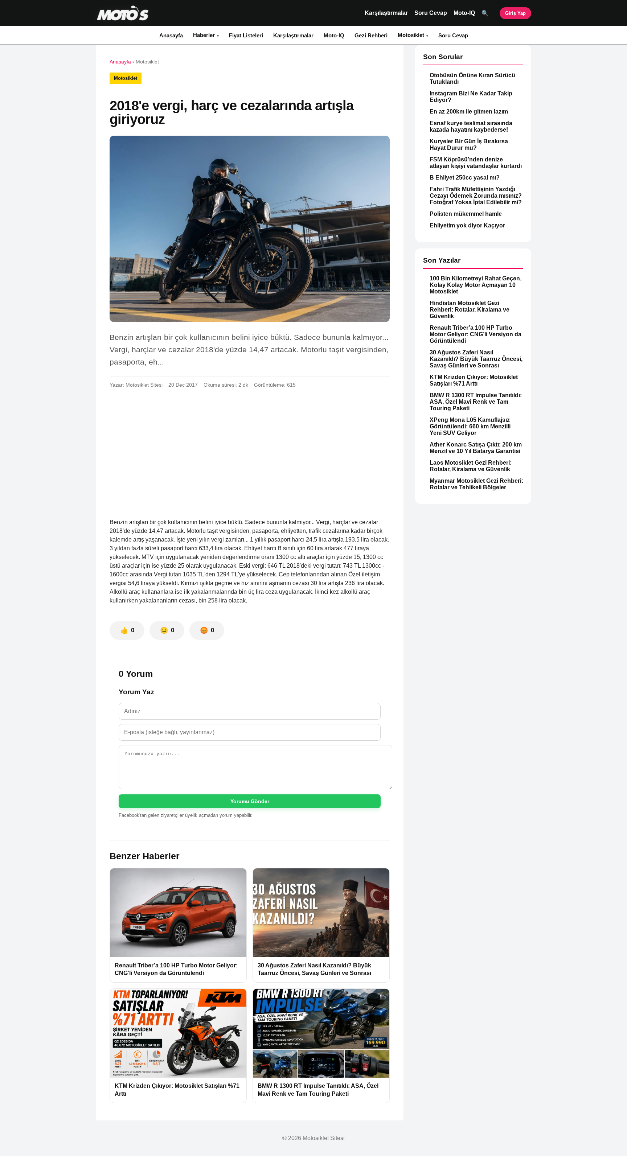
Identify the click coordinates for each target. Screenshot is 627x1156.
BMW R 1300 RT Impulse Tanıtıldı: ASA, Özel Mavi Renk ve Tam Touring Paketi (476, 401)
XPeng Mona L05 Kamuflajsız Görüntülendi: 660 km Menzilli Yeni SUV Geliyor (470, 426)
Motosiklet (411, 35)
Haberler (204, 35)
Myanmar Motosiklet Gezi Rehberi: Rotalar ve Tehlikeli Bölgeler (476, 484)
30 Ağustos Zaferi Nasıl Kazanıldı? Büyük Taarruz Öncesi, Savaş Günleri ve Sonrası (476, 359)
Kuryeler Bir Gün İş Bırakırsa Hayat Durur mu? (469, 144)
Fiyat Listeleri (246, 35)
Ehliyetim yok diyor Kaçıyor (467, 225)
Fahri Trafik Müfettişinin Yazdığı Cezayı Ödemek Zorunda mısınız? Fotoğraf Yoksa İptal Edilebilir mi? (476, 195)
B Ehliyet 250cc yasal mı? (465, 177)
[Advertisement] (250, 452)
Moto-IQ (464, 13)
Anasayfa (171, 35)
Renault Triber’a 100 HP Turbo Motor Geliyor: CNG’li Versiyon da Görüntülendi (475, 334)
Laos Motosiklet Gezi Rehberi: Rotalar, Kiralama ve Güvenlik (471, 466)
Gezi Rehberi (371, 35)
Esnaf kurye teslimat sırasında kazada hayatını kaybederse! (471, 126)
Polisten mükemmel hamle (466, 214)
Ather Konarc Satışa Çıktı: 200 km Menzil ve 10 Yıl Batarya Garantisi (476, 447)
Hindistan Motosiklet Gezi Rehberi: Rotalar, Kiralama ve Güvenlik (469, 309)
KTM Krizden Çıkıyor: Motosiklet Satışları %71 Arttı (474, 380)
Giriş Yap (515, 13)
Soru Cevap (430, 13)
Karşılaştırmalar (386, 13)
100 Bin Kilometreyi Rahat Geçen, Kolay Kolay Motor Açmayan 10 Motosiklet (475, 285)
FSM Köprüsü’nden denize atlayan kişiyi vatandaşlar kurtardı (476, 162)
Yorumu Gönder (249, 801)
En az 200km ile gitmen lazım (469, 111)
